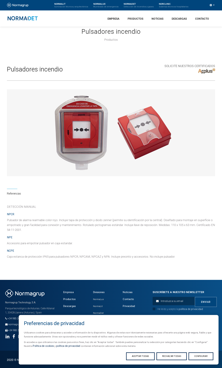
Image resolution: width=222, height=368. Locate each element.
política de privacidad (68, 346)
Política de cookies (43, 346)
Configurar (201, 356)
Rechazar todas (171, 356)
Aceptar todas (140, 356)
